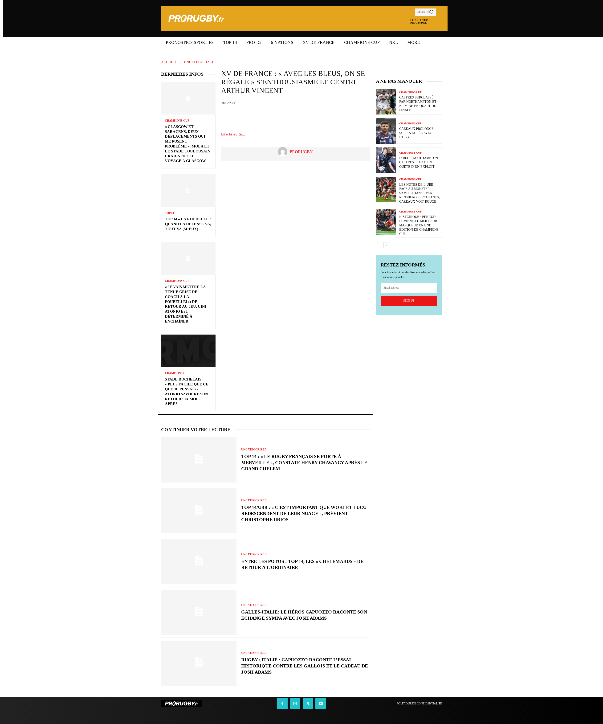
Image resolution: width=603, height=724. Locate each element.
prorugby (301, 151)
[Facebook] (285, 117)
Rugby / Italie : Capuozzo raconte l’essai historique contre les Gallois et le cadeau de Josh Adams (304, 666)
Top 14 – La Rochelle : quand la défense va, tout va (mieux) (188, 224)
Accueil (169, 62)
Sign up (409, 300)
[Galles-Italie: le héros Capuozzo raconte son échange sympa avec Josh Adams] (198, 612)
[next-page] (386, 245)
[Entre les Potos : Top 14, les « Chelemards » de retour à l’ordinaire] (198, 561)
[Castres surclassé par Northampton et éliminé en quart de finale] (386, 102)
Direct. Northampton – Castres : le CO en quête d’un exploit (419, 162)
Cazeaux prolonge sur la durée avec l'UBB (416, 133)
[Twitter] (300, 117)
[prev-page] (379, 245)
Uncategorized (199, 62)
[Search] (431, 12)
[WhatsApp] (328, 117)
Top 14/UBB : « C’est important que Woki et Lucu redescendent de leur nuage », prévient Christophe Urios (303, 513)
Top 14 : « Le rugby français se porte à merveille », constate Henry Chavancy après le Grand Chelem (304, 462)
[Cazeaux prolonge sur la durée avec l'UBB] (386, 131)
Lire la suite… (233, 134)
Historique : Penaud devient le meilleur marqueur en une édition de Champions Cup (419, 225)
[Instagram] (295, 703)
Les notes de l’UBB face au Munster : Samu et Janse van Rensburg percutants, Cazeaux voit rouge (419, 193)
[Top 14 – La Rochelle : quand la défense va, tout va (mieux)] (188, 190)
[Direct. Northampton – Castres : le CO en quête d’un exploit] (386, 160)
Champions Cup (177, 120)
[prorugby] (284, 151)
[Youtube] (320, 703)
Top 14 (169, 213)
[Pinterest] (314, 117)
